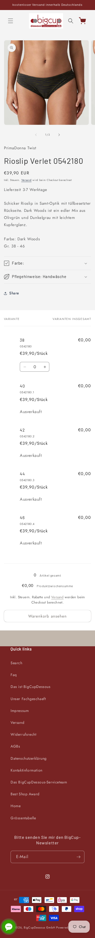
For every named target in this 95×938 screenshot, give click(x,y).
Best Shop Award (25, 794)
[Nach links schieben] (36, 135)
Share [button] (14, 293)
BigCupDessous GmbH (39, 927)
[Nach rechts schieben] (59, 135)
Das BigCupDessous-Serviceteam (39, 782)
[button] (10, 21)
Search (16, 663)
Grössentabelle (23, 818)
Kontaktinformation (26, 770)
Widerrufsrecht (23, 734)
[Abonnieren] (78, 857)
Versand (26, 180)
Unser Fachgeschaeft (28, 698)
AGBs (15, 746)
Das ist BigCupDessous (31, 686)
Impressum (20, 710)
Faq (14, 674)
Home (16, 805)
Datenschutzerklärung (29, 758)
